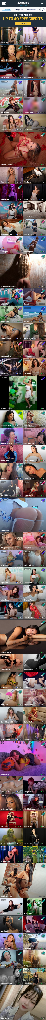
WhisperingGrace (7, 548)
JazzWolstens (29, 60)
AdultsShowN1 (6, 739)
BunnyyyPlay (5, 1018)
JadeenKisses (29, 565)
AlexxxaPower (29, 321)
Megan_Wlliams (6, 443)
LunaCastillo (5, 931)
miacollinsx (5, 774)
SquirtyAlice (5, 583)
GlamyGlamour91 (7, 722)
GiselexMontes (6, 896)
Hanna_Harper (29, 478)
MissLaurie (28, 234)
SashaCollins (28, 77)
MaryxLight (28, 826)
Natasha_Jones (6, 165)
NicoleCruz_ (28, 739)
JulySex (27, 861)
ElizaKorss (28, 374)
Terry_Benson (6, 530)
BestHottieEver (6, 234)
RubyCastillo (28, 95)
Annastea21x (28, 670)
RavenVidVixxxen (7, 60)
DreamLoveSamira (7, 844)
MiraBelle (27, 182)
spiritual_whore (29, 217)
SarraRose (28, 304)
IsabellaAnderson (7, 130)
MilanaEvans (5, 600)
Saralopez (4, 252)
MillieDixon (28, 356)
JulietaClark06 (29, 443)
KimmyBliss (5, 182)
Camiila (3, 478)
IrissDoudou (28, 130)
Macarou (4, 617)
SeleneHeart (5, 199)
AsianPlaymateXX (30, 339)
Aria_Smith (4, 565)
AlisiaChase (5, 77)
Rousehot (4, 704)
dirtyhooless (28, 704)
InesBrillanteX (6, 426)
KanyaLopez (5, 43)
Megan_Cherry (29, 199)
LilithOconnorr (29, 461)
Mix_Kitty (27, 931)
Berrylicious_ (28, 792)
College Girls (18, 10)
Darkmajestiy (28, 948)
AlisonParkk (5, 826)
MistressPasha (29, 43)
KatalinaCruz (5, 321)
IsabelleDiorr (28, 983)
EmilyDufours (28, 548)
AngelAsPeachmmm (8, 286)
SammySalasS (6, 495)
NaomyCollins (6, 356)
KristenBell (28, 426)
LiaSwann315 (28, 495)
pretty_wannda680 (7, 809)
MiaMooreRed (6, 339)
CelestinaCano (6, 652)
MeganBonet (5, 217)
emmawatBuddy (6, 983)
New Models (31, 10)
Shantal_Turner (29, 600)
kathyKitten (5, 461)
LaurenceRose (6, 687)
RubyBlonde (28, 913)
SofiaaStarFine (29, 722)
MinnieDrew (5, 112)
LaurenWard (5, 304)
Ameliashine (5, 861)
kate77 (3, 966)
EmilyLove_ (28, 687)
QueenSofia (28, 583)
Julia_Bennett (29, 617)
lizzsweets (28, 844)
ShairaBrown (28, 252)
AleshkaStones (29, 809)
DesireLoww (28, 112)
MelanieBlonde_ (6, 95)
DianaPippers (5, 670)
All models (6, 10)
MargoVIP (27, 966)
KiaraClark (4, 374)
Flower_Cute (5, 408)
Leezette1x (5, 792)
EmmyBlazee (5, 948)
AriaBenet (4, 913)
